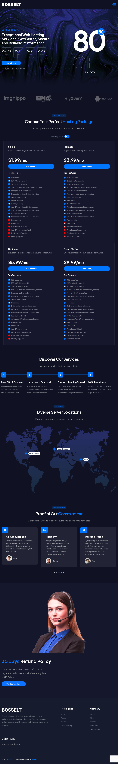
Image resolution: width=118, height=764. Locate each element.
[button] (54, 572)
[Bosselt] (11, 4)
